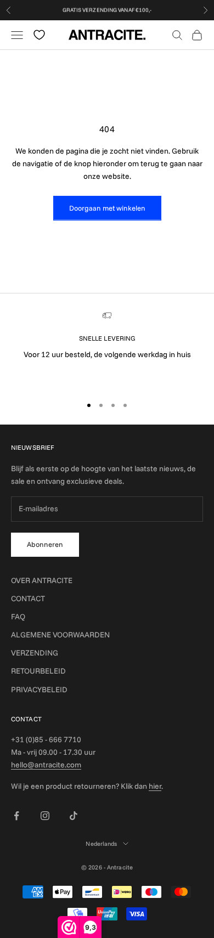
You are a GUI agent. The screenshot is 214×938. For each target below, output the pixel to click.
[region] (107, 349)
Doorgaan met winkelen (107, 208)
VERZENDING (34, 653)
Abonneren (45, 544)
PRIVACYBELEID (39, 689)
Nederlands (101, 843)
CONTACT (28, 598)
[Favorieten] (39, 35)
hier (155, 786)
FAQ (18, 616)
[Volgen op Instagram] (45, 815)
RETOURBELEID (38, 671)
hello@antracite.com (46, 765)
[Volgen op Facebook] (16, 815)
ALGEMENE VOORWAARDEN (60, 635)
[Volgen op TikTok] (73, 815)
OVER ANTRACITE (41, 580)
